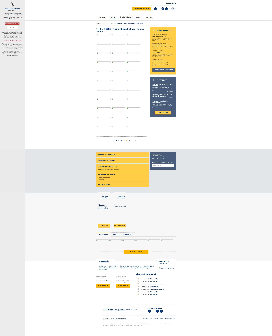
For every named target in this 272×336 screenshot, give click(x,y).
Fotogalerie (105, 23)
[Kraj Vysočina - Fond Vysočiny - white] (130, 266)
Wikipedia (166, 8)
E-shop (138, 17)
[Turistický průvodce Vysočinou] (108, 268)
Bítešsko (99, 23)
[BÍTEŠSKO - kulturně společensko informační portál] (108, 6)
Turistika (113, 17)
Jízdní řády (101, 179)
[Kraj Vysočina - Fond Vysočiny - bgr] (141, 268)
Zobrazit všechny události (164, 70)
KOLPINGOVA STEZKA (159, 36)
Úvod (151, 318)
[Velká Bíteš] (102, 266)
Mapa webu (145, 318)
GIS (174, 318)
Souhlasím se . (163, 162)
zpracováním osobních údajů (166, 162)
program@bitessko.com (128, 282)
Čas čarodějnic (125, 17)
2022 (111, 23)
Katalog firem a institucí (104, 177)
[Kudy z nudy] (103, 269)
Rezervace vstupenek (142, 8)
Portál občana (168, 318)
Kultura (102, 17)
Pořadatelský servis (106, 161)
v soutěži (149, 278)
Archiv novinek (163, 112)
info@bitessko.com (122, 318)
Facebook (155, 8)
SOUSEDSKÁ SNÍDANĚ (159, 61)
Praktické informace (106, 174)
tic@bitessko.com (106, 282)
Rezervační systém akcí (107, 167)
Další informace (103, 285)
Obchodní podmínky (158, 318)
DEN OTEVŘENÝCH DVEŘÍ (160, 45)
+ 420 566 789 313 (105, 280)
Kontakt (149, 17)
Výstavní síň (116, 169)
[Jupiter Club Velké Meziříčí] (166, 268)
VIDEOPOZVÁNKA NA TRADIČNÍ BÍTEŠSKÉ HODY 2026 (162, 95)
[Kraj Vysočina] (113, 266)
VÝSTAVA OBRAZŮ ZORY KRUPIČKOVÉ (160, 101)
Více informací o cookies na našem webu (12, 40)
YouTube (163, 8)
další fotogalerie (136, 251)
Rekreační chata (109, 169)
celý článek (170, 91)
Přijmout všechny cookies (12, 23)
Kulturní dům (101, 169)
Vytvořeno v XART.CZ (123, 319)
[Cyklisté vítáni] (124, 268)
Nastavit (12, 27)
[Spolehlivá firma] (149, 266)
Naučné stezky (104, 184)
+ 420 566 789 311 (125, 280)
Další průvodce (119, 225)
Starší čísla (104, 225)
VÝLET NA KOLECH (158, 52)
